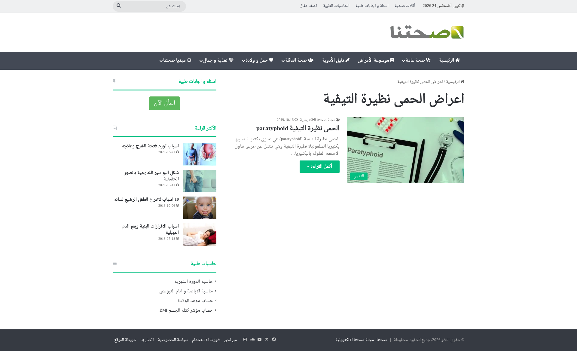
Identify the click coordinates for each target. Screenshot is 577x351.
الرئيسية (447, 60)
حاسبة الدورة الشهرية (193, 282)
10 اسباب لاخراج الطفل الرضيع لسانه (146, 200)
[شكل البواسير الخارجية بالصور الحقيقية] (199, 181)
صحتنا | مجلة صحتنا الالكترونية (361, 340)
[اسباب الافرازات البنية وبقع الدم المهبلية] (199, 234)
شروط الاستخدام (206, 340)
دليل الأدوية (333, 60)
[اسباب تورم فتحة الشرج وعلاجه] (199, 154)
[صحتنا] (426, 32)
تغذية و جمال (216, 60)
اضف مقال (308, 6)
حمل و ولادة (257, 60)
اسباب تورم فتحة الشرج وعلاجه (150, 146)
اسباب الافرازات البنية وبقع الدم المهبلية (150, 229)
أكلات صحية (405, 6)
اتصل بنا (147, 340)
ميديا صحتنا (175, 60)
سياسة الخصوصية (173, 340)
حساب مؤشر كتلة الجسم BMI (186, 311)
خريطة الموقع (125, 340)
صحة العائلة (296, 60)
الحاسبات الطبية (336, 6)
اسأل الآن (164, 103)
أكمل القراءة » (319, 167)
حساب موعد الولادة (195, 301)
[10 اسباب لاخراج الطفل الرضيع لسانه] (199, 208)
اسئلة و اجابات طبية (372, 6)
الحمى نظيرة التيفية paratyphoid (298, 128)
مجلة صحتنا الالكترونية (317, 120)
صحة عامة (416, 60)
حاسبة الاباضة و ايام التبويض (186, 291)
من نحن (230, 340)
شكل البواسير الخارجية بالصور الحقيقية (151, 176)
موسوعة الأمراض (374, 60)
